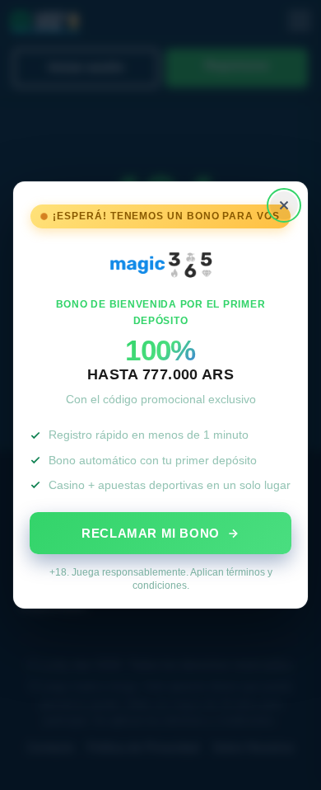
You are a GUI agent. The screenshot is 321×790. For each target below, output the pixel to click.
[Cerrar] (284, 205)
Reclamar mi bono (150, 533)
